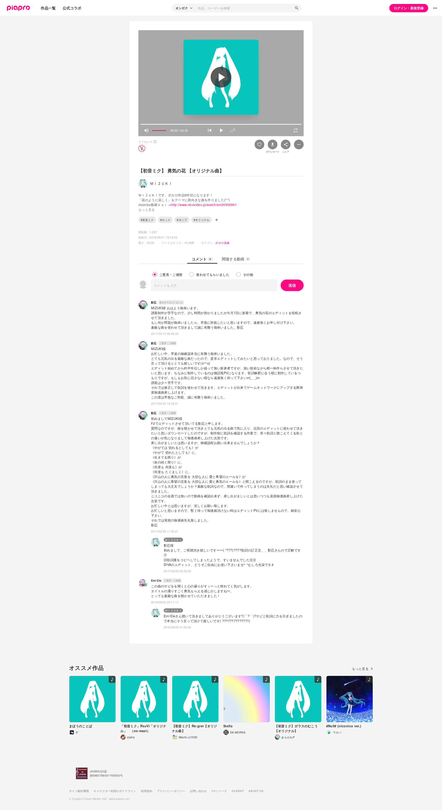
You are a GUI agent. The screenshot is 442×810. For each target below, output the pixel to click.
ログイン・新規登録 (409, 8)
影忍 (154, 302)
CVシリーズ (219, 791)
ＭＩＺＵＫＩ (173, 540)
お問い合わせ (198, 791)
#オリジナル (201, 220)
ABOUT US (256, 791)
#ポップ (182, 220)
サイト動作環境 (79, 791)
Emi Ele (156, 580)
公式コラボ (72, 8)
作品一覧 (48, 8)
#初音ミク (147, 220)
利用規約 (146, 791)
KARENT (238, 791)
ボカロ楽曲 (222, 242)
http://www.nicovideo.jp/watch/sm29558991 (204, 204)
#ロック (165, 220)
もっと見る (360, 668)
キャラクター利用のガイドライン (114, 791)
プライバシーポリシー (171, 791)
